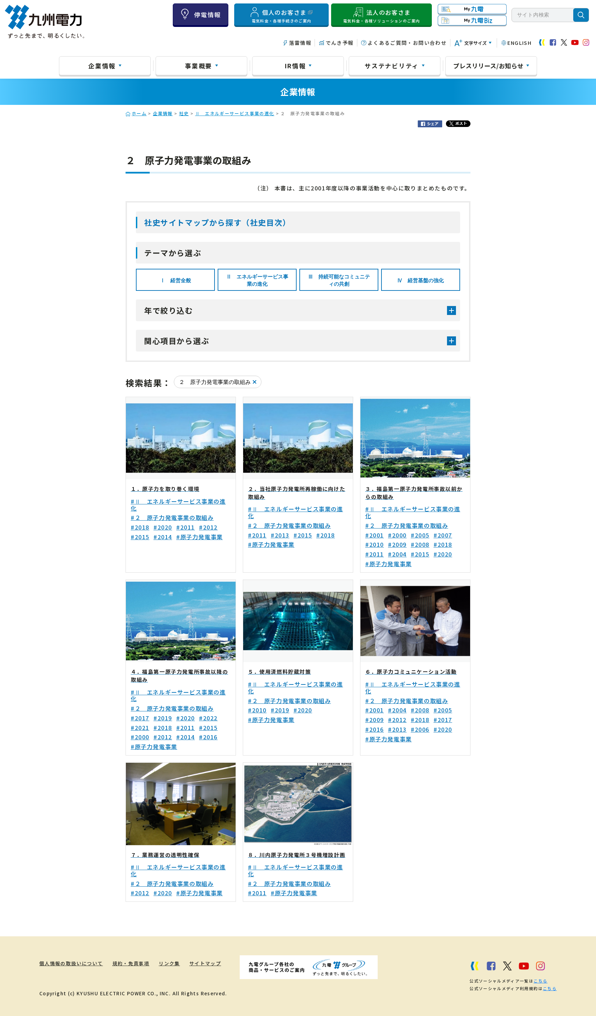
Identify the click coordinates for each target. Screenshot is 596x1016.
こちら (540, 981)
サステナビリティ (392, 65)
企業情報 (102, 65)
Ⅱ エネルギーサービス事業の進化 (235, 113)
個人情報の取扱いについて (71, 963)
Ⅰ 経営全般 (175, 280)
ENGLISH (519, 42)
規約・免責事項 (131, 963)
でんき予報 (340, 42)
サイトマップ (205, 963)
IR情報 (295, 65)
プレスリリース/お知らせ (488, 65)
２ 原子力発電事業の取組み (215, 382)
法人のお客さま (381, 16)
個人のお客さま (281, 16)
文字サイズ (475, 43)
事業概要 (198, 65)
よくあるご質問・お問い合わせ (407, 42)
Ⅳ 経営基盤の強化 (420, 280)
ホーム (139, 113)
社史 (184, 113)
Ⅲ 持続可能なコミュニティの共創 (339, 280)
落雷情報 (300, 42)
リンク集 (169, 963)
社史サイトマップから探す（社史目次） (217, 222)
